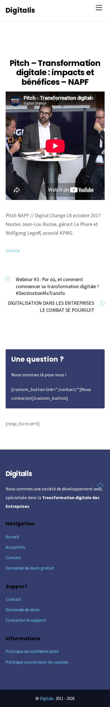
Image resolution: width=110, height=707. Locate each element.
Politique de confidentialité (32, 651)
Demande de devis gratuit (30, 568)
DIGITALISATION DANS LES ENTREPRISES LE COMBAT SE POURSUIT (51, 306)
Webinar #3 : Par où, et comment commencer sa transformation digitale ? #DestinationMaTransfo (57, 286)
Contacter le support (26, 620)
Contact (13, 557)
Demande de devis (23, 609)
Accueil (12, 536)
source (13, 250)
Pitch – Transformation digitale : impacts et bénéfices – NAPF (55, 72)
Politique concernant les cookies (37, 662)
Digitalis (47, 698)
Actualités (15, 547)
